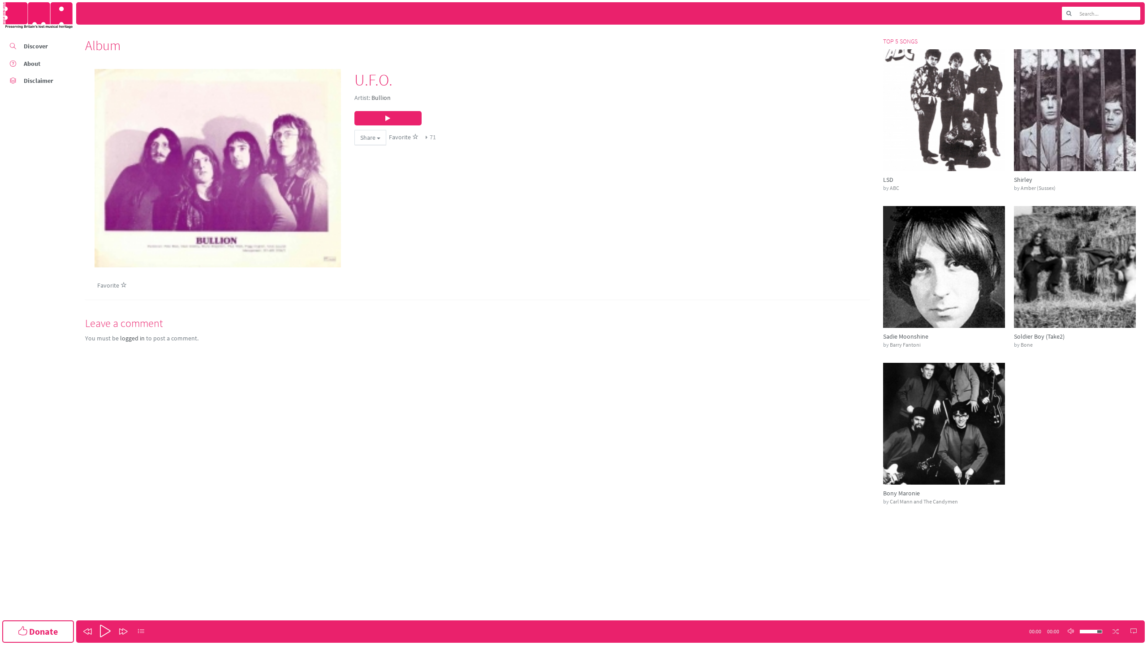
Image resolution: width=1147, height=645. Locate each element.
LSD (888, 180)
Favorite (400, 137)
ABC (894, 188)
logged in (132, 338)
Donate (42, 631)
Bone (1027, 344)
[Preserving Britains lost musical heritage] (38, 15)
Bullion (381, 98)
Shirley (1023, 180)
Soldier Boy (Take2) (1039, 336)
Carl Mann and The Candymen (924, 501)
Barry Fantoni (905, 344)
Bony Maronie (901, 493)
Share (368, 137)
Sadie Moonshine (905, 336)
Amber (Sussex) (1038, 188)
